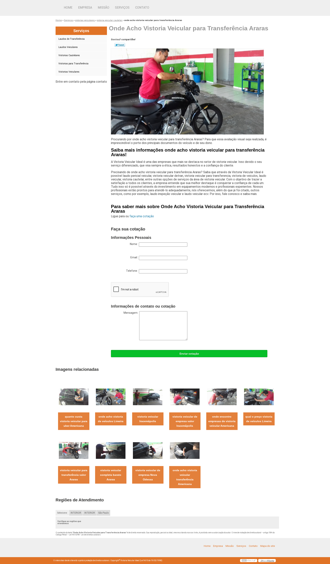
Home (68, 7)
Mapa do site (267, 546)
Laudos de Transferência (71, 39)
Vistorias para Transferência (73, 63)
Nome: (134, 244)
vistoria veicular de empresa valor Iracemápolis (184, 421)
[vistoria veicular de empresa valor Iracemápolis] (184, 396)
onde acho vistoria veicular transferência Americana (185, 477)
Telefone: (132, 270)
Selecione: (62, 512)
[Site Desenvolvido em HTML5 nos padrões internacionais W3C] (248, 560)
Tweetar (120, 45)
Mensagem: (131, 312)
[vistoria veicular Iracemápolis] (147, 396)
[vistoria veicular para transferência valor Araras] (73, 450)
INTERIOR (76, 512)
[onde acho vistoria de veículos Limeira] (110, 396)
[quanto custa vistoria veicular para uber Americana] (73, 396)
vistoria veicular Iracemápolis (147, 419)
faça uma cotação (141, 216)
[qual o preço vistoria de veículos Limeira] (258, 396)
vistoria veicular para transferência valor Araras (73, 475)
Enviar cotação (189, 353)
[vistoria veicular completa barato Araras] (110, 450)
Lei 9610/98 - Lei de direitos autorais (85, 535)
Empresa (85, 7)
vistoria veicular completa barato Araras (110, 475)
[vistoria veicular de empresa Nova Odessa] (147, 450)
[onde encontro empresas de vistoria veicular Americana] (221, 396)
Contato (142, 7)
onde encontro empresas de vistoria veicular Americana (221, 421)
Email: (134, 257)
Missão (103, 7)
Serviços (122, 7)
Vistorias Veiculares (68, 71)
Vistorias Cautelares (69, 55)
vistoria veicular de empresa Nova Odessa (147, 475)
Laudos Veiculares (68, 47)
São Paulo (103, 512)
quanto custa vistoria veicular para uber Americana (73, 421)
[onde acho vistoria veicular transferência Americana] (184, 450)
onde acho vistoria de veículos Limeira (110, 419)
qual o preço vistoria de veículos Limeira (258, 419)
